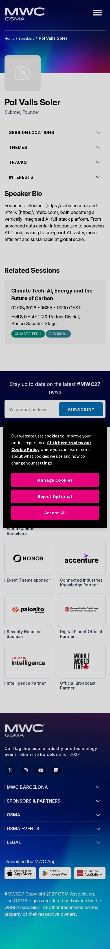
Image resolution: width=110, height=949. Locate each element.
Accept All (55, 512)
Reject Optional (55, 496)
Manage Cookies (54, 480)
